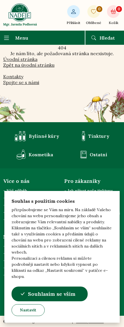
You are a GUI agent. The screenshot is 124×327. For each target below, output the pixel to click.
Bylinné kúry (44, 136)
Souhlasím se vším (52, 294)
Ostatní (98, 154)
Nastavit (28, 310)
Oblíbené (93, 16)
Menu (21, 38)
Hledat (107, 38)
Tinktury (98, 136)
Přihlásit (73, 23)
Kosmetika (41, 154)
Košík (114, 16)
